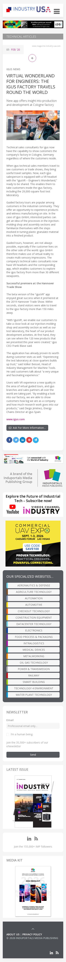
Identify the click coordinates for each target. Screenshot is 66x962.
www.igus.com (15, 419)
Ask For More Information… (28, 427)
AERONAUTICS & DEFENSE (33, 585)
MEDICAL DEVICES (34, 649)
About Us (12, 934)
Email (10, 720)
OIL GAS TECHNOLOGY (34, 662)
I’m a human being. (22, 734)
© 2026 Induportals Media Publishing (32, 938)
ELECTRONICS (33, 630)
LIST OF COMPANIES (18, 941)
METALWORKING (33, 656)
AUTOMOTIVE (33, 604)
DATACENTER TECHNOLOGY (33, 624)
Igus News (13, 69)
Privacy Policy (32, 934)
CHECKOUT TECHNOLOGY (34, 611)
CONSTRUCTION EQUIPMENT (34, 617)
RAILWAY (33, 675)
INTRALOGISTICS (33, 643)
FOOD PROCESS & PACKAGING (34, 637)
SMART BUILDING (34, 682)
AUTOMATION (34, 598)
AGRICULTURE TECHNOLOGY (34, 592)
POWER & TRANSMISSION (34, 669)
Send (33, 754)
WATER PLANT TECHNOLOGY (34, 694)
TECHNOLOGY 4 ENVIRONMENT (33, 688)
